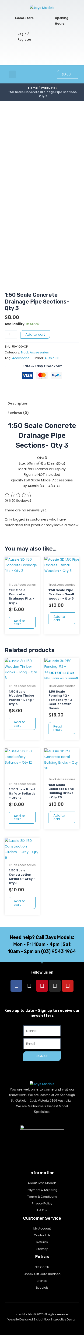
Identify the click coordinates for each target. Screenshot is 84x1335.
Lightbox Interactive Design (57, 1319)
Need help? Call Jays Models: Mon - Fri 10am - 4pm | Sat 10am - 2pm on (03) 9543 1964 (42, 944)
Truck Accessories (35, 352)
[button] (12, 74)
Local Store (24, 18)
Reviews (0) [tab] (18, 412)
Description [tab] (17, 403)
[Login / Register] (12, 37)
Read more (58, 728)
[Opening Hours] (49, 21)
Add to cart (35, 334)
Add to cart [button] (19, 623)
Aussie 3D (52, 358)
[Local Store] (10, 18)
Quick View (22, 576)
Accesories (20, 358)
